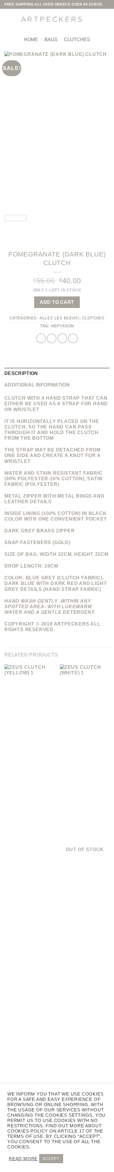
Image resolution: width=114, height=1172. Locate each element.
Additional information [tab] (37, 384)
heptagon (62, 326)
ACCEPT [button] (51, 1158)
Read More (23, 1158)
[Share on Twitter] (51, 338)
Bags (51, 39)
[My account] (92, 19)
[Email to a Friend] (62, 338)
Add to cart (57, 302)
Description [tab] (21, 373)
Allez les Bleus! (59, 318)
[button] (8, 19)
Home (31, 39)
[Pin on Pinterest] (73, 338)
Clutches (77, 39)
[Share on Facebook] (41, 338)
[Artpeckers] (51, 19)
